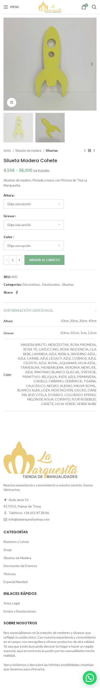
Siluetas (52, 150)
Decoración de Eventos (20, 566)
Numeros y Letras (16, 542)
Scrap (7, 550)
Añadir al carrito (44, 260)
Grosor (9, 216)
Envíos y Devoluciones (19, 611)
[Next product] (94, 150)
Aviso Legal (11, 603)
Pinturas (9, 574)
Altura (8, 195)
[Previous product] (85, 150)
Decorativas (31, 284)
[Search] (94, 7)
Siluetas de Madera (17, 558)
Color (7, 237)
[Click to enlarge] (11, 102)
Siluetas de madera (28, 150)
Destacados (51, 284)
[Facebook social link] (16, 292)
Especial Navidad (15, 582)
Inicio (7, 150)
